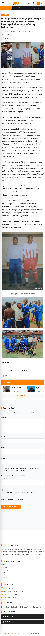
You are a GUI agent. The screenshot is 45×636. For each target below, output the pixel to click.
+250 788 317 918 (9, 598)
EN (42, 3)
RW (38, 3)
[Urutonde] (2, 3)
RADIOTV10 (13, 633)
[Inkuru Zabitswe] (34, 3)
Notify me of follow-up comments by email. (18, 492)
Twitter (26, 371)
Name (3, 437)
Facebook (14, 371)
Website (4, 458)
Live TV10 (4, 580)
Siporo (3, 572)
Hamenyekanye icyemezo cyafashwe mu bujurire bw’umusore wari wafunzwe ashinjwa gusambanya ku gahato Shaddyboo (17, 388)
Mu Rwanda (5, 567)
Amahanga (4, 570)
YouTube (27, 607)
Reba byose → (22, 396)
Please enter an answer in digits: (13, 475)
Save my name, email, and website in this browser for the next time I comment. (23, 469)
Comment (5, 417)
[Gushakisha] (29, 3)
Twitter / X (17, 607)
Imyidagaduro (6, 575)
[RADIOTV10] (16, 3)
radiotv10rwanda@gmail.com (13, 591)
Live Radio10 (5, 577)
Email (3, 447)
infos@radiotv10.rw (10, 588)
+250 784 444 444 (10, 594)
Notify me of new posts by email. (13, 500)
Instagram (37, 607)
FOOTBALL (5, 14)
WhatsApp (8, 376)
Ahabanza (4, 565)
